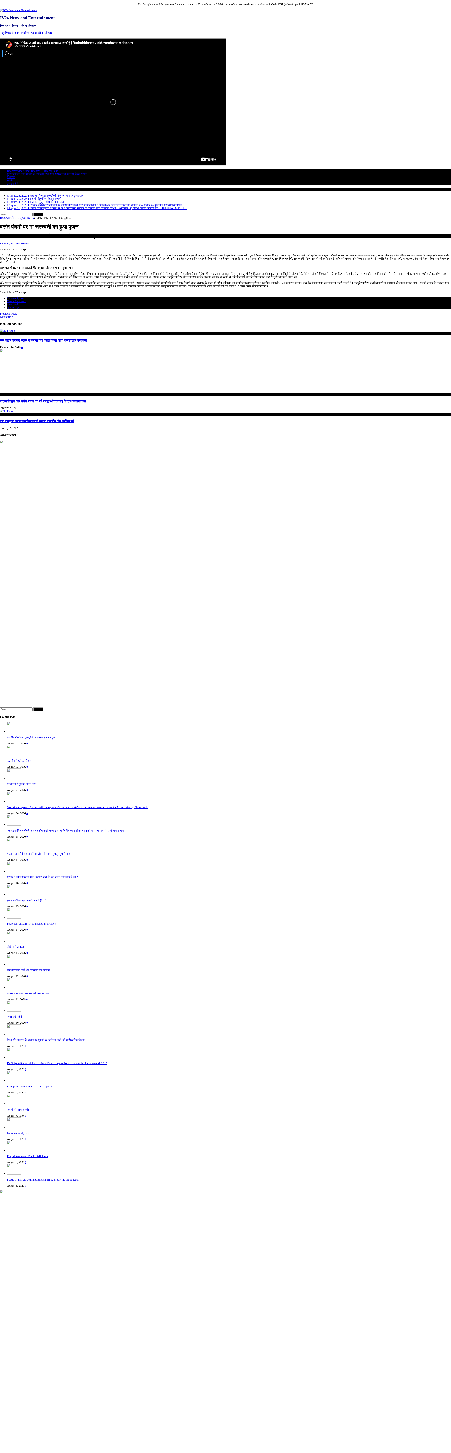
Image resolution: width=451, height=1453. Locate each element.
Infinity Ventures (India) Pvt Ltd (433, 1448)
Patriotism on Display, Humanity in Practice (31, 923)
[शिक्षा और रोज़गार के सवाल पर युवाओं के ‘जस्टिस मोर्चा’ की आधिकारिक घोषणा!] (14, 1033)
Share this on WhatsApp (13, 249)
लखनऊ (25, 243)
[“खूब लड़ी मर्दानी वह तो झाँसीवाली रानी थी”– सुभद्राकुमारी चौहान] (14, 847)
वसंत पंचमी (12, 304)
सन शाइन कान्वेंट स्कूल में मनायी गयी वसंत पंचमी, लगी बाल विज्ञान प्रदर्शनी (43, 340)
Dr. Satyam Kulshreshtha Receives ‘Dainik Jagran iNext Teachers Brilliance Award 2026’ (57, 1063)
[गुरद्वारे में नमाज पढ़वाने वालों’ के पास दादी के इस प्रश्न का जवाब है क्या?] (14, 871)
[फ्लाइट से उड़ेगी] (14, 1010)
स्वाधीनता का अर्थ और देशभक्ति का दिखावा (28, 970)
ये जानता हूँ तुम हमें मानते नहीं (21, 784)
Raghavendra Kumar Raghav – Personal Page (32, 170)
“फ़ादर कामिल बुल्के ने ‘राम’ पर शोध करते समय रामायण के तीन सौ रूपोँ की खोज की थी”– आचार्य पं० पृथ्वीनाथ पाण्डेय (65, 830)
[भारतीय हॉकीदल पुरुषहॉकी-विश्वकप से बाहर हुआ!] (14, 731)
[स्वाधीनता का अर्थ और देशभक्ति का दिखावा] (14, 964)
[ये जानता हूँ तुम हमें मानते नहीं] (14, 778)
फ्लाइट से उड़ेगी (15, 1016)
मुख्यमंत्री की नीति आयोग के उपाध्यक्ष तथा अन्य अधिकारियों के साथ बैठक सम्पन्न (47, 174)
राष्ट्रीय (11, 217)
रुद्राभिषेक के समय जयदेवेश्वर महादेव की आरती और (26, 32)
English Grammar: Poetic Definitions (27, 1156)
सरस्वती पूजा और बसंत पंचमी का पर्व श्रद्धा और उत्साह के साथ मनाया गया (43, 401)
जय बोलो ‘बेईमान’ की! (18, 1109)
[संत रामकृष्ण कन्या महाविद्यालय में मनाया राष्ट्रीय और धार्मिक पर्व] (7, 411)
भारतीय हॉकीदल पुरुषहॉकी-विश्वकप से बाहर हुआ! (31, 737)
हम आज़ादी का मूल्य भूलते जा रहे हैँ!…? (26, 900)
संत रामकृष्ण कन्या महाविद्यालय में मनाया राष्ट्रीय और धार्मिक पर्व (37, 421)
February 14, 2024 (10, 243)
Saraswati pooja (16, 298)
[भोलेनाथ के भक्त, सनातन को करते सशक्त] (14, 987)
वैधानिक (11, 177)
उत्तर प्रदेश (20, 217)
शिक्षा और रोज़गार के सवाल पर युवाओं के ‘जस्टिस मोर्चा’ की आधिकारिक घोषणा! (46, 1039)
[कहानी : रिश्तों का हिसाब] (14, 754)
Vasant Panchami (16, 301)
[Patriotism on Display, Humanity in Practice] (14, 917)
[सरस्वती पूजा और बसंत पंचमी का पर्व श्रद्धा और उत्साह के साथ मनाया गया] (28, 391)
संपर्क (10, 180)
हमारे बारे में (12, 183)
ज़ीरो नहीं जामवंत (15, 946)
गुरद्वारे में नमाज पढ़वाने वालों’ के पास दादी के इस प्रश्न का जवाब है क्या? (42, 877)
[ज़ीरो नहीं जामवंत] (14, 940)
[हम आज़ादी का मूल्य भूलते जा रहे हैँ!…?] (14, 894)
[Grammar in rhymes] (14, 1127)
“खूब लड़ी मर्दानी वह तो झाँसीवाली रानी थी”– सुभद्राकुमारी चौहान (39, 853)
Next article (6, 316)
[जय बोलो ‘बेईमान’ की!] (14, 1103)
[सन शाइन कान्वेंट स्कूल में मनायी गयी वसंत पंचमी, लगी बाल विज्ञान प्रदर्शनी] (7, 330)
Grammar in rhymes (18, 1133)
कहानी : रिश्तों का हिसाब (19, 760)
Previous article (8, 313)
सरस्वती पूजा (13, 307)
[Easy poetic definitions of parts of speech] (14, 1080)
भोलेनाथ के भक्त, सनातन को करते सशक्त (28, 993)
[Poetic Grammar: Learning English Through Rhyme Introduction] (14, 1173)
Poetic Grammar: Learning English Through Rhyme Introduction (43, 1179)
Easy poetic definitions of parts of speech (29, 1086)
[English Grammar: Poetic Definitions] (14, 1150)
